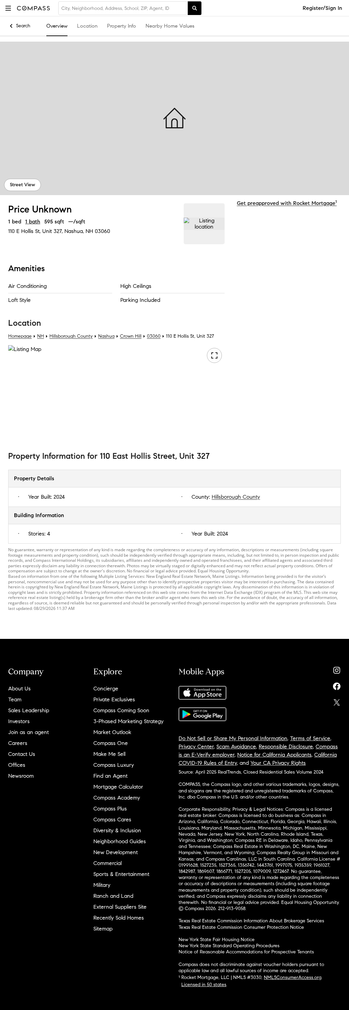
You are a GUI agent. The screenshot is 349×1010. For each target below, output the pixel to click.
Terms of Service (310, 738)
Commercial (107, 863)
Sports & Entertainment (121, 874)
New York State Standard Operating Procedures (229, 946)
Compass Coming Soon (121, 710)
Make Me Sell (109, 754)
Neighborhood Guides (119, 841)
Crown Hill (130, 336)
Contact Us (21, 754)
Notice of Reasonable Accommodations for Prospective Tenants (246, 952)
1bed (14, 221)
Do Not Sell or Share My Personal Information (233, 738)
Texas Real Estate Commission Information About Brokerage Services (251, 921)
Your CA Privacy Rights (278, 763)
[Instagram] (337, 669)
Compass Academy (116, 797)
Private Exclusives (114, 699)
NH (40, 336)
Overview (56, 26)
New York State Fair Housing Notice (217, 939)
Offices (16, 765)
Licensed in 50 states (203, 984)
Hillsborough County (71, 336)
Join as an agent (28, 732)
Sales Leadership (28, 710)
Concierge (105, 688)
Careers (17, 743)
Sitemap (102, 928)
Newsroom (21, 776)
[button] (8, 8)
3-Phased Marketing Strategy (128, 721)
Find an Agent (110, 776)
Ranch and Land (113, 896)
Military (101, 885)
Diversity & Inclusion (117, 830)
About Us (19, 688)
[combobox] (123, 8)
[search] (194, 8)
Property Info (121, 26)
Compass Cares (112, 819)
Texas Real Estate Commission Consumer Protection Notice (241, 927)
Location (87, 26)
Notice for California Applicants (274, 754)
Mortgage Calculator (118, 787)
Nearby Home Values (170, 26)
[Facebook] (337, 685)
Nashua (106, 336)
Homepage (20, 336)
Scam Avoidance (236, 746)
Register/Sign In (322, 8)
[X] (337, 701)
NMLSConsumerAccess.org (292, 977)
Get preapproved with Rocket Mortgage (287, 203)
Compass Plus (110, 808)
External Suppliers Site (120, 907)
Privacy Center (196, 746)
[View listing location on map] (204, 223)
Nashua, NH (78, 231)
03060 (102, 231)
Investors (19, 721)
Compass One (110, 743)
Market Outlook (112, 732)
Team (14, 699)
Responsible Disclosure (286, 746)
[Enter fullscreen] (214, 355)
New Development (115, 852)
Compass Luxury (113, 765)
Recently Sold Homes (118, 917)
